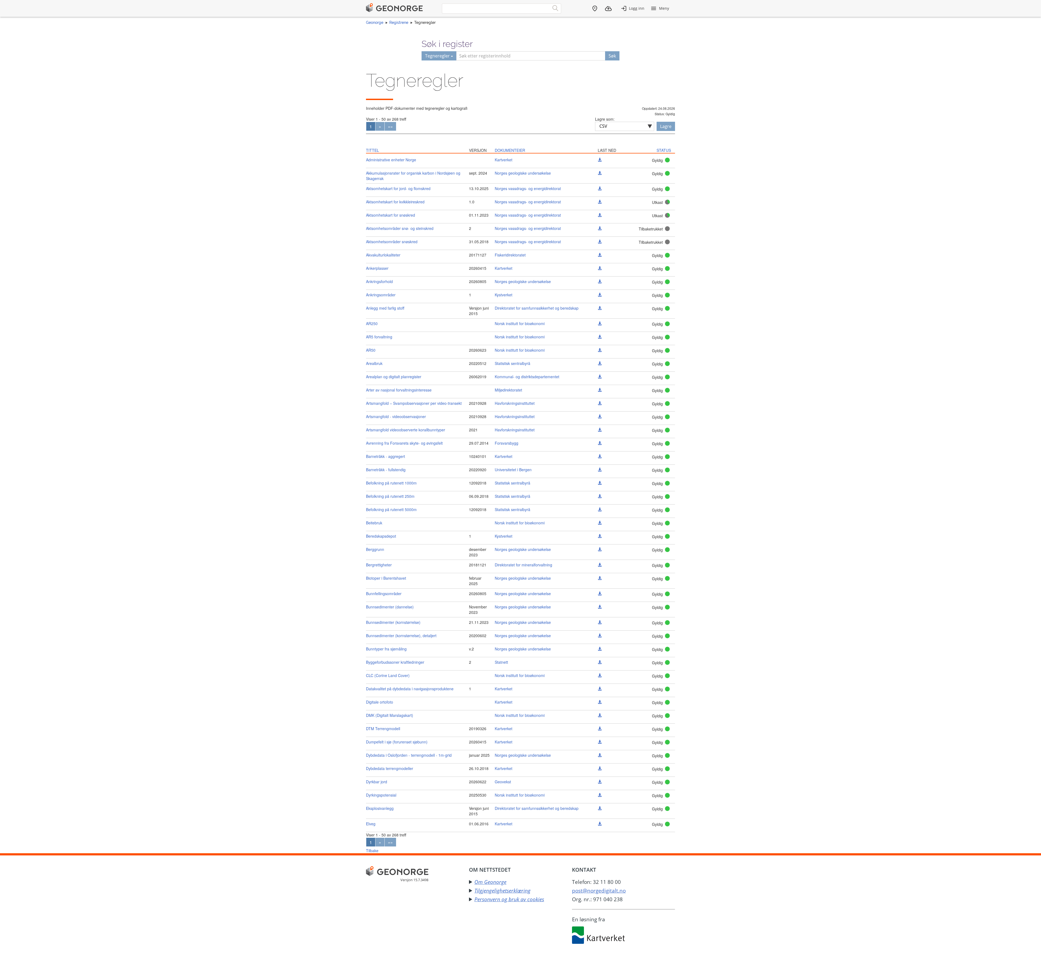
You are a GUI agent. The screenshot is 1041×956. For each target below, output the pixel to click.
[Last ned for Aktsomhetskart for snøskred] (600, 215)
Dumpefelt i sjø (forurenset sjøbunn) (397, 742)
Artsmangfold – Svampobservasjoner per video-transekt (414, 403)
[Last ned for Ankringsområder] (600, 294)
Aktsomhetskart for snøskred (390, 215)
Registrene (398, 22)
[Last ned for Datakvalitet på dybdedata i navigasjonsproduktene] (600, 688)
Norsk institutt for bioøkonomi (520, 323)
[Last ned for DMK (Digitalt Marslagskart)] (600, 715)
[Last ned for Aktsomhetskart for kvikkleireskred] (600, 201)
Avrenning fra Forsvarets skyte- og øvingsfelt (404, 443)
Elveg (370, 823)
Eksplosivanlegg (380, 808)
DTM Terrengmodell (383, 728)
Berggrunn (375, 549)
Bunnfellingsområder (383, 593)
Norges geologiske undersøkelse (523, 173)
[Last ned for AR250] (600, 323)
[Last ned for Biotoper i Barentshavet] (600, 578)
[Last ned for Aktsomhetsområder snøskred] (600, 241)
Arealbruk (374, 363)
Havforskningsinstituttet (515, 403)
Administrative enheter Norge (391, 159)
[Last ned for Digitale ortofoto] (600, 702)
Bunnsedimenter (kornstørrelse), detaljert (401, 635)
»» (390, 126)
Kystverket (503, 294)
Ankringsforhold (379, 281)
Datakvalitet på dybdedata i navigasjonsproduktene (410, 688)
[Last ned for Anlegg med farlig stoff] (600, 308)
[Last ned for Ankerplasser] (600, 268)
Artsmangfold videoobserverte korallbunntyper (405, 429)
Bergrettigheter (379, 564)
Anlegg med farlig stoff (385, 308)
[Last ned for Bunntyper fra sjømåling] (600, 649)
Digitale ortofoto (379, 702)
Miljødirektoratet (508, 390)
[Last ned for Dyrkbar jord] (600, 781)
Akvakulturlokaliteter (383, 255)
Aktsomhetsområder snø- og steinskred (399, 228)
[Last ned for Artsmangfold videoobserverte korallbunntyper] (600, 429)
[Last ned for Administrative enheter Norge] (600, 159)
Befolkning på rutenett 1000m (391, 483)
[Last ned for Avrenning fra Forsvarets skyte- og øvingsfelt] (600, 443)
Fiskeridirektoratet (510, 255)
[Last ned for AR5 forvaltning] (600, 336)
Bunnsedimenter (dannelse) (390, 606)
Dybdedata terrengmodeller (389, 768)
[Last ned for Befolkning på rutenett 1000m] (600, 483)
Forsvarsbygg (506, 443)
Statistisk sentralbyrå (512, 363)
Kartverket (503, 159)
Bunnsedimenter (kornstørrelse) (393, 622)
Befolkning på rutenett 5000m (391, 509)
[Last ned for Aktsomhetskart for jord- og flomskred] (600, 188)
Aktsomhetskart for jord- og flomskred (398, 188)
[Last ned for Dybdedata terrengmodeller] (600, 768)
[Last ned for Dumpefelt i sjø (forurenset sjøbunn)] (600, 742)
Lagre (665, 126)
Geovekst (503, 781)
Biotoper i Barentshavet (386, 578)
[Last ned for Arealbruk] (600, 363)
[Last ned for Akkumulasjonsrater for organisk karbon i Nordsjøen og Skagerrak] (600, 173)
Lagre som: (605, 119)
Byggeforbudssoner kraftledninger (395, 662)
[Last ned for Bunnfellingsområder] (600, 593)
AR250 (372, 323)
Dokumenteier (510, 150)
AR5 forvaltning (379, 336)
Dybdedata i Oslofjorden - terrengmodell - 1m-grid (409, 755)
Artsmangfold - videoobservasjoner (396, 416)
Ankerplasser (377, 268)
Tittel (372, 150)
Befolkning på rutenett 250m (390, 496)
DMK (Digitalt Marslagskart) (389, 715)
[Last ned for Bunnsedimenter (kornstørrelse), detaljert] (600, 635)
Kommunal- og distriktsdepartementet (527, 376)
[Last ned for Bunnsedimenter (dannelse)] (600, 606)
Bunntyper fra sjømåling (386, 649)
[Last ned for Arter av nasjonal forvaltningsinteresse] (600, 390)
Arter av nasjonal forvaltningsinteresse (399, 390)
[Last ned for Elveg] (600, 823)
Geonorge (374, 22)
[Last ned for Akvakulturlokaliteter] (600, 255)
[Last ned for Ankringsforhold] (600, 281)
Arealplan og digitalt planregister (393, 376)
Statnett (501, 662)
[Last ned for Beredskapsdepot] (600, 536)
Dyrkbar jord (376, 781)
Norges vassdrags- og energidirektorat (528, 188)
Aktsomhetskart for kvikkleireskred (395, 201)
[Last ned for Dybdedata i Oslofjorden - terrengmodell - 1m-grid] (600, 755)
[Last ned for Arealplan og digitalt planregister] (600, 376)
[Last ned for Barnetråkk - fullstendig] (600, 469)
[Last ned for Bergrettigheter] (600, 564)
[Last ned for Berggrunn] (600, 549)
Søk (612, 56)
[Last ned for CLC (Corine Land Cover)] (600, 675)
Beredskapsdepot (381, 536)
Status (664, 150)
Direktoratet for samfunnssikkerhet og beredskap (537, 308)
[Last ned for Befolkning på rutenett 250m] (600, 496)
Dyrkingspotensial (381, 795)
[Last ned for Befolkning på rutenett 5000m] (600, 509)
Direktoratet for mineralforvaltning (523, 564)
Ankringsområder (381, 294)
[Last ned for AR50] (600, 350)
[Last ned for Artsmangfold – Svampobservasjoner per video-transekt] (600, 403)
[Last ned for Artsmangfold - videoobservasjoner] (600, 416)
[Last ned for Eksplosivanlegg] (600, 808)
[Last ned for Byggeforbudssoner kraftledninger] (600, 662)
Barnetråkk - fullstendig (386, 469)
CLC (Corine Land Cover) (388, 675)
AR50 (370, 350)
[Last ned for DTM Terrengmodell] (600, 728)
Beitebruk (374, 522)
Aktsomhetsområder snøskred (391, 241)
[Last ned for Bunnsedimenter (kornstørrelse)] (600, 622)
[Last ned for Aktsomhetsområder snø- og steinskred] (600, 228)
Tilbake (372, 850)
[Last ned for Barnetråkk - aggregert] (600, 456)
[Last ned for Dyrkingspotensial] (600, 795)
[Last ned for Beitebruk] (600, 522)
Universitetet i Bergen (513, 469)
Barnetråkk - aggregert (385, 456)
